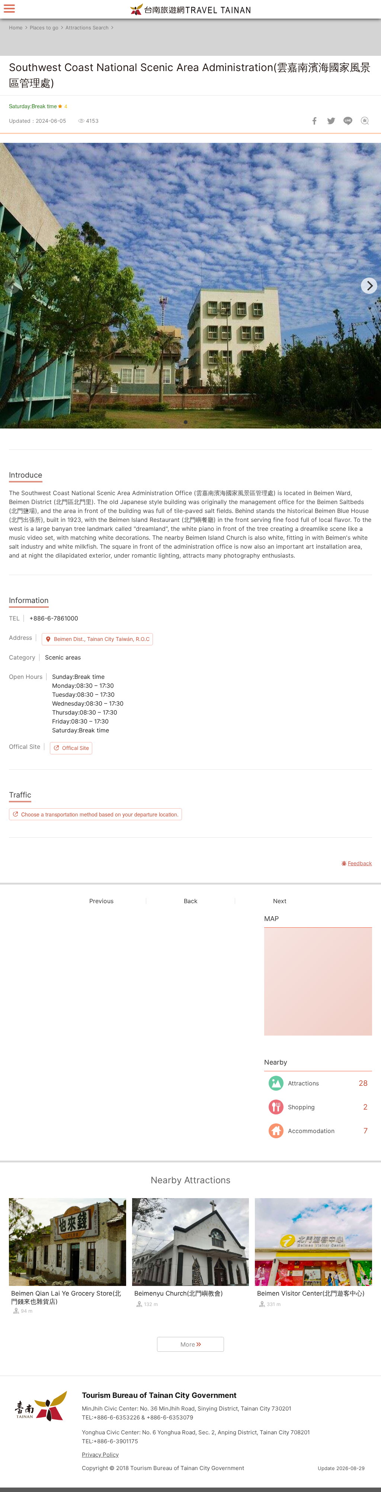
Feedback (364, 120)
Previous (101, 901)
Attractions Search (87, 28)
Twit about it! (331, 120)
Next (279, 901)
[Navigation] (9, 8)
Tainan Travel (190, 9)
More (187, 1344)
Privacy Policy (100, 1454)
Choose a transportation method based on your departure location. (100, 814)
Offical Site (75, 748)
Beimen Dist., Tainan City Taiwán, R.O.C (102, 639)
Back (191, 901)
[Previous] (12, 285)
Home (16, 28)
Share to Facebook (314, 120)
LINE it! (347, 120)
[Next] (369, 285)
